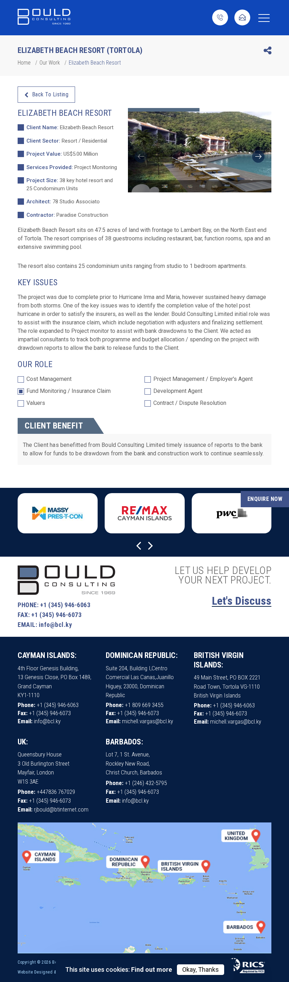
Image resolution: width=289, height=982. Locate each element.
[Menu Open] (264, 18)
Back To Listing (50, 94)
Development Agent (177, 391)
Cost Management (49, 379)
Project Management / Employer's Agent (203, 379)
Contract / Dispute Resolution (189, 403)
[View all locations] (144, 951)
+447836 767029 (56, 791)
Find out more (151, 969)
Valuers (35, 403)
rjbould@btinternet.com (61, 809)
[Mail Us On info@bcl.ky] (242, 18)
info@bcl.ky (55, 624)
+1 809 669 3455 (144, 704)
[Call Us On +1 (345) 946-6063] (220, 18)
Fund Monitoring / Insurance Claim (68, 391)
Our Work (49, 62)
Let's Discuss (241, 600)
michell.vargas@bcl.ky (147, 721)
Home (24, 62)
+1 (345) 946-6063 (65, 605)
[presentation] (141, 156)
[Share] (267, 51)
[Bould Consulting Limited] (44, 17)
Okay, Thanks (200, 969)
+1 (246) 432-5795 (146, 782)
